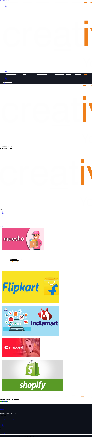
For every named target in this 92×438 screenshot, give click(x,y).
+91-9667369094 (2, 409)
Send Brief (1, 222)
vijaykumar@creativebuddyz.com (5, 405)
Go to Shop (1, 226)
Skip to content (2, 0)
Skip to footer (7, 0)
